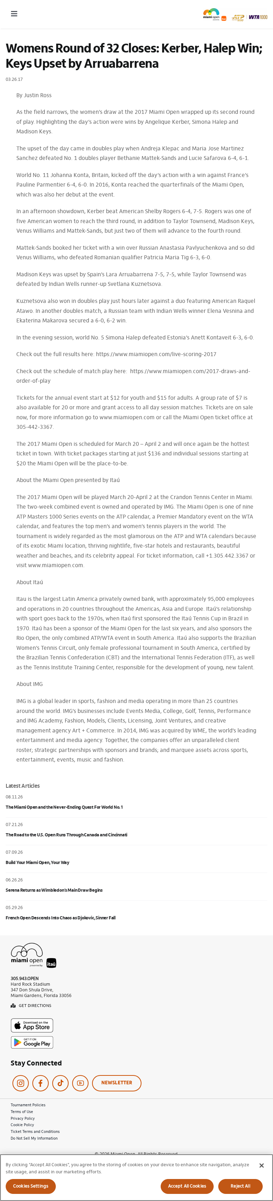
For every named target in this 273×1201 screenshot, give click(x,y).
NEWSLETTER (116, 1083)
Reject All (240, 1186)
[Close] (261, 1165)
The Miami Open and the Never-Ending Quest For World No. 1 (64, 807)
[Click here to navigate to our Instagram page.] (20, 1083)
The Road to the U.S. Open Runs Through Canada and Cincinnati (66, 835)
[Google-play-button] (32, 1039)
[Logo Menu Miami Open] (235, 11)
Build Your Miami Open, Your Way (37, 862)
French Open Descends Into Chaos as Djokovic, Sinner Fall (61, 918)
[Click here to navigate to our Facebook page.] (40, 1083)
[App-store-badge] (32, 1021)
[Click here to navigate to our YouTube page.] (80, 1083)
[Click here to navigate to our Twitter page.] (60, 1083)
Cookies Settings (30, 1186)
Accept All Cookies (187, 1186)
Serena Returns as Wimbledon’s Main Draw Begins (54, 890)
